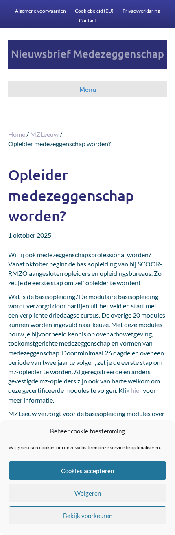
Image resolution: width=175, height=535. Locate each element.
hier (136, 390)
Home (16, 134)
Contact (87, 20)
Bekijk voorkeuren (87, 515)
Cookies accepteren (87, 470)
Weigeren (87, 493)
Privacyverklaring (141, 11)
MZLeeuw (44, 134)
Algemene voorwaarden (40, 11)
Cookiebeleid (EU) (94, 11)
